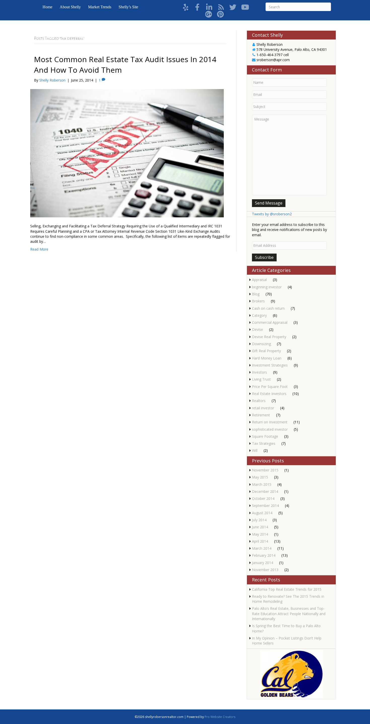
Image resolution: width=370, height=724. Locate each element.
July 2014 (259, 519)
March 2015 (261, 484)
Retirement (261, 415)
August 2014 (262, 512)
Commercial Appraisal (269, 322)
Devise (257, 329)
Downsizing (261, 343)
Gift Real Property (266, 350)
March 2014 (261, 548)
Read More (39, 249)
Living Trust (261, 379)
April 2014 (260, 541)
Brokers (258, 301)
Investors (259, 372)
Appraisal (259, 279)
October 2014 (263, 498)
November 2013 (265, 569)
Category (259, 315)
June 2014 (260, 527)
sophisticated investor (270, 429)
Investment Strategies (270, 365)
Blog (256, 294)
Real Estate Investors (269, 393)
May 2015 (260, 477)
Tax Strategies (263, 443)
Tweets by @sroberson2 (272, 214)
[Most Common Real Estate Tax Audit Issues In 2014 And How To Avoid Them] (127, 152)
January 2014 (262, 562)
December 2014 (265, 491)
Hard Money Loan (266, 358)
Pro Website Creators (220, 717)
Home (47, 7)
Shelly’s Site (128, 7)
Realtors (259, 400)
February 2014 (263, 555)
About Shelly (70, 7)
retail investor (263, 408)
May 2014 (260, 534)
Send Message (268, 203)
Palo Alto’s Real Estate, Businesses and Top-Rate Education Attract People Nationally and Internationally (288, 613)
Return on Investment (269, 422)
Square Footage (265, 436)
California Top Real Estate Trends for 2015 (286, 589)
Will (254, 450)
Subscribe (264, 257)
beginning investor (267, 287)
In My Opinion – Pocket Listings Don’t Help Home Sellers (286, 641)
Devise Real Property (269, 336)
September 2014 (265, 505)
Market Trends (99, 7)
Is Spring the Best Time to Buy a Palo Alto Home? (286, 628)
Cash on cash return (268, 308)
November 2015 (265, 470)
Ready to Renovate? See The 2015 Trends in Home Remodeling (288, 599)
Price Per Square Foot (270, 386)
